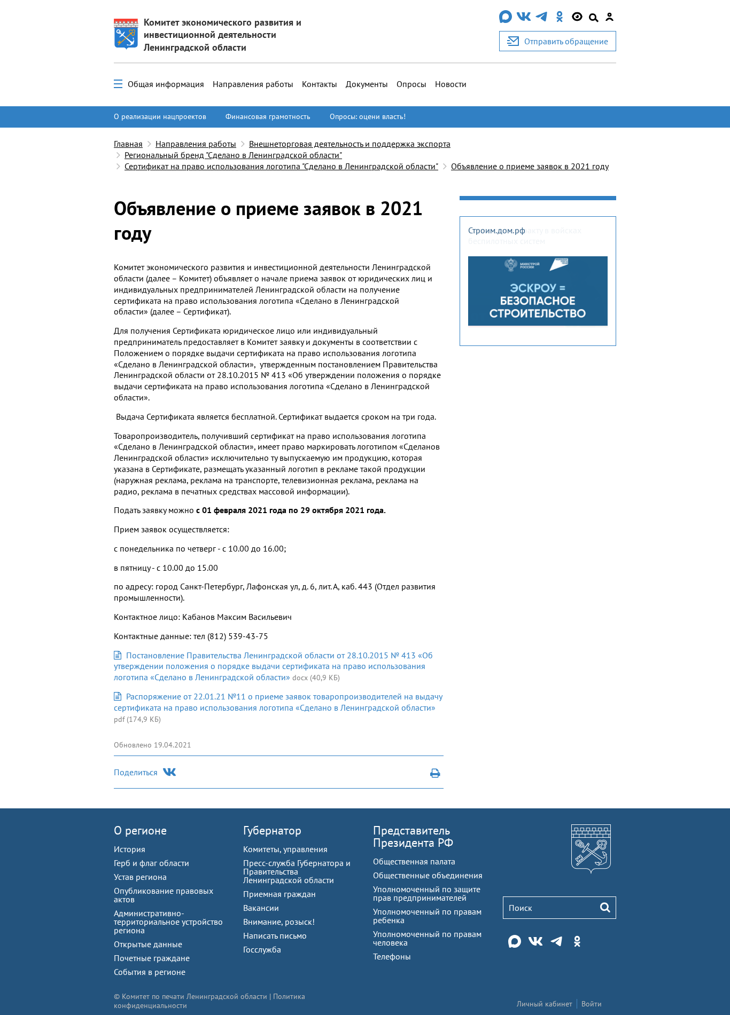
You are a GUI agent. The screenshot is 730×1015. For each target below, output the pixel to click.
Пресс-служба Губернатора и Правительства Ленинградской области (297, 871)
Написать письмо (275, 935)
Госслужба (262, 949)
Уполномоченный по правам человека (427, 938)
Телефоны (392, 956)
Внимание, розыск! (279, 921)
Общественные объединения (428, 875)
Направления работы (253, 83)
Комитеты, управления (285, 849)
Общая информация (166, 83)
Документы (367, 83)
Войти (591, 1004)
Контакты (319, 83)
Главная (128, 143)
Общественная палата (414, 861)
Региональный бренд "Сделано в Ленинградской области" (233, 155)
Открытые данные (148, 944)
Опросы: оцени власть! (368, 116)
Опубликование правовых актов (163, 894)
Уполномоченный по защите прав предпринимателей (426, 893)
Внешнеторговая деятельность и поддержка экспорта (350, 143)
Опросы (411, 83)
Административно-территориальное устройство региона (168, 921)
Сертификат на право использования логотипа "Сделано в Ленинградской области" (281, 166)
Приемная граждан (279, 893)
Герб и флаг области (151, 862)
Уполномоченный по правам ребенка (427, 915)
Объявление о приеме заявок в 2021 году (530, 166)
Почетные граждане (152, 958)
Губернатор (272, 830)
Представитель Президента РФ (413, 836)
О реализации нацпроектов (160, 116)
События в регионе (149, 971)
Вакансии (261, 907)
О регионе (140, 830)
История (129, 849)
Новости (451, 83)
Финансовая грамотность (268, 116)
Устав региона (140, 876)
